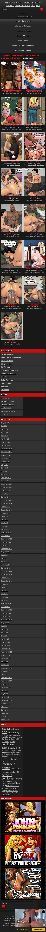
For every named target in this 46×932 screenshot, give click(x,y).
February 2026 (6, 442)
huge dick (9, 754)
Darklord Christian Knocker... (11, 90)
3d (3, 729)
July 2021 (4, 587)
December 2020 (6, 610)
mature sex (5, 783)
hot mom (18, 129)
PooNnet (4, 386)
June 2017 (4, 691)
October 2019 (5, 655)
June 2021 (4, 591)
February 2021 (6, 603)
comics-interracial (23, 21)
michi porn (16, 783)
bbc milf (32, 93)
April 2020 (4, 636)
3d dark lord (9, 729)
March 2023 (5, 529)
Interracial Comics (23, 36)
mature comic (12, 781)
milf (4, 785)
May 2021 (4, 594)
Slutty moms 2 (11, 197)
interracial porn (16, 768)
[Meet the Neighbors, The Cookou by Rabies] (11, 111)
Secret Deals (16, 793)
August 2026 (5, 423)
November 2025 (6, 452)
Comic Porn (5, 414)
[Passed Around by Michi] (34, 75)
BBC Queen (34, 272)
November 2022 (6, 542)
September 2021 (6, 581)
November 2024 (6, 487)
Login (25, 13)
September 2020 (6, 620)
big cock (34, 129)
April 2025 (4, 471)
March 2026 (5, 439)
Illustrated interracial (9, 370)
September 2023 (6, 510)
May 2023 (4, 523)
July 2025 (4, 465)
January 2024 (5, 497)
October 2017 (5, 684)
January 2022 (5, 568)
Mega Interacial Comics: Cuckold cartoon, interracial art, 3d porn (23, 4)
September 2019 (6, 658)
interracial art (6, 761)
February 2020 (6, 642)
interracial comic (9, 766)
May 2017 (4, 694)
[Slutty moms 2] (11, 182)
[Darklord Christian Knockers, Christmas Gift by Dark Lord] (11, 75)
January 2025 (5, 481)
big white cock (11, 735)
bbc (7, 129)
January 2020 (5, 645)
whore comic (6, 795)
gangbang (6, 752)
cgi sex (12, 165)
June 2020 (4, 629)
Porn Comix (23, 41)
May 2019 (4, 662)
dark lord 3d (5, 750)
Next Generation (7, 788)
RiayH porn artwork (10, 792)
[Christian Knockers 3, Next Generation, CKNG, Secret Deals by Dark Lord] (11, 146)
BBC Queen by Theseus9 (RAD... (34, 270)
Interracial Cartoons (23, 26)
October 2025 (5, 455)
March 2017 (5, 697)
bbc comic (13, 93)
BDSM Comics (6, 408)
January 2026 (5, 445)
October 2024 (5, 490)
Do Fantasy (6, 367)
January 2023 (5, 536)
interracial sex (7, 772)
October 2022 (5, 545)
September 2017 (6, 687)
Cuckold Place (7, 361)
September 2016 (6, 700)
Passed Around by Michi (34, 90)
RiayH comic (7, 791)
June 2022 (4, 558)
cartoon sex (17, 737)
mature (4, 781)
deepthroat (12, 750)
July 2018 (4, 674)
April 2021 (4, 597)
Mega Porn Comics (7, 401)
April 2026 (4, 436)
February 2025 (6, 478)
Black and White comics (11, 357)
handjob (12, 752)
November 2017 (6, 681)
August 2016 (5, 703)
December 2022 (6, 539)
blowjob (40, 129)
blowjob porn (38, 93)
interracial (9, 759)
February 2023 (6, 533)
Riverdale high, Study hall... (34, 161)
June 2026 (4, 429)
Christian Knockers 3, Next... (11, 161)
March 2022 (5, 561)
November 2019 (6, 652)
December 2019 (6, 649)
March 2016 (5, 720)
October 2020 (5, 616)
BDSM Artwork (7, 354)
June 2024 (4, 494)
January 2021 (5, 607)
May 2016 (4, 713)
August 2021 (5, 584)
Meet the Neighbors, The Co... (12, 125)
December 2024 (6, 484)
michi (11, 783)
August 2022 (5, 552)
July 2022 (4, 555)
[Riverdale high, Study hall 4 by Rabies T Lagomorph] (34, 146)
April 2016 (4, 716)
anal (7, 272)
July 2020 (4, 626)
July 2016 (4, 707)
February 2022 (6, 565)
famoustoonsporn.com (8, 411)
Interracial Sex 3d (8, 373)
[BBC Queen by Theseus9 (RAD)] (34, 254)
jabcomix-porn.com (7, 405)
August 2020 (5, 623)
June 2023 (4, 520)
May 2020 (4, 632)
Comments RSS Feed (26, 16)
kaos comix (16, 779)
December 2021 (6, 571)
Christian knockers (8, 739)
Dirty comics (6, 364)
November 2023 (6, 503)
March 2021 (5, 600)
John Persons (7, 380)
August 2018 (5, 671)
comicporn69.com (23, 31)
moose (17, 786)
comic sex (41, 272)
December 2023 (6, 500)
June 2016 (4, 710)
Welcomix (5, 390)
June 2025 (4, 468)
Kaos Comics (6, 383)
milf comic (10, 786)
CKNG (16, 739)
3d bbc (7, 93)
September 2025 (6, 458)
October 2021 (5, 578)
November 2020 (6, 613)
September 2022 (6, 549)
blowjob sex (40, 165)
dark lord (15, 747)
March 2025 (5, 474)
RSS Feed (17, 16)
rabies (15, 788)
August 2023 (5, 513)
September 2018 (6, 668)
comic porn (10, 200)
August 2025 (5, 462)
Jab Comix (5, 377)
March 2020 (5, 639)
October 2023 (5, 507)
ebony (19, 750)
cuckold (17, 200)
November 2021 (6, 574)
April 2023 (4, 526)
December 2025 (6, 449)
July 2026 (4, 426)
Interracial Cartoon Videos (23, 46)
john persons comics (10, 775)
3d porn (16, 729)
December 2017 (6, 678)
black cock (12, 129)
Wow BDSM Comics (23, 50)
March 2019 (5, 665)
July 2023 (4, 516)
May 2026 (4, 432)
